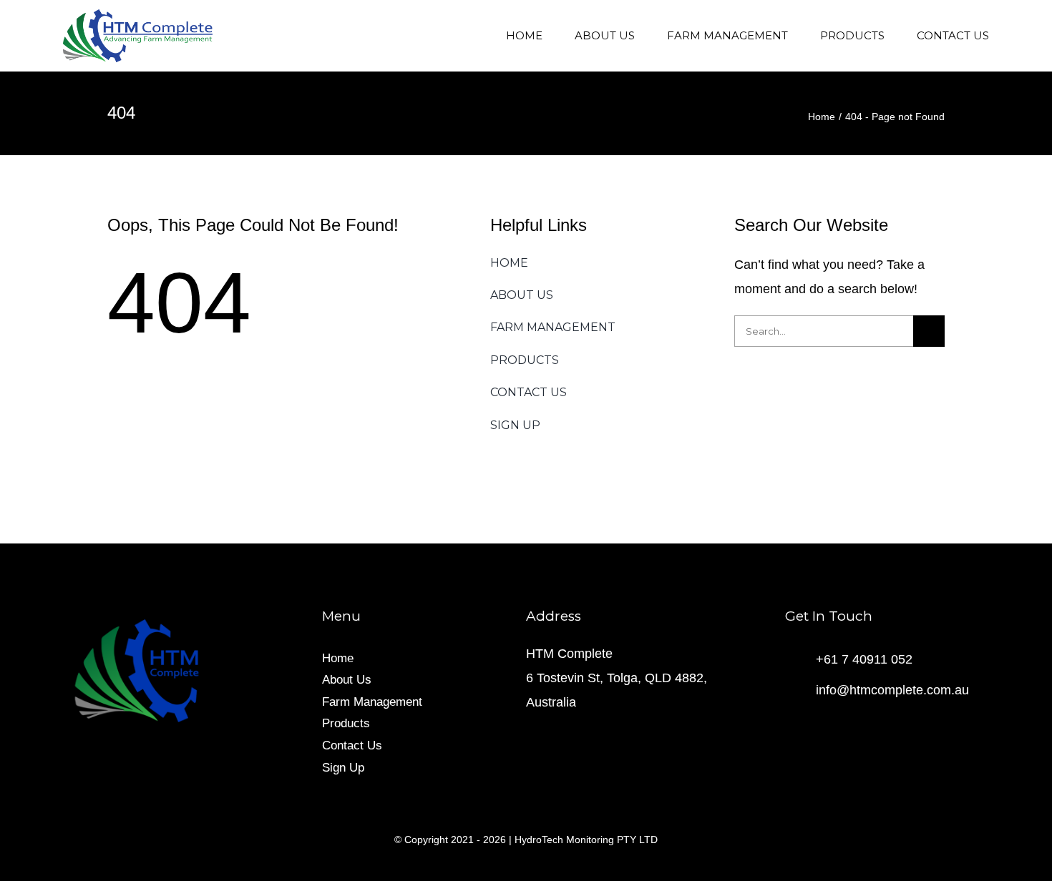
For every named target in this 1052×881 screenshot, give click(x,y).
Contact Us (352, 745)
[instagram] (812, 726)
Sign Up (343, 767)
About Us (346, 679)
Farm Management (372, 702)
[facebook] (789, 726)
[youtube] (835, 726)
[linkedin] (858, 726)
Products (346, 723)
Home (338, 658)
